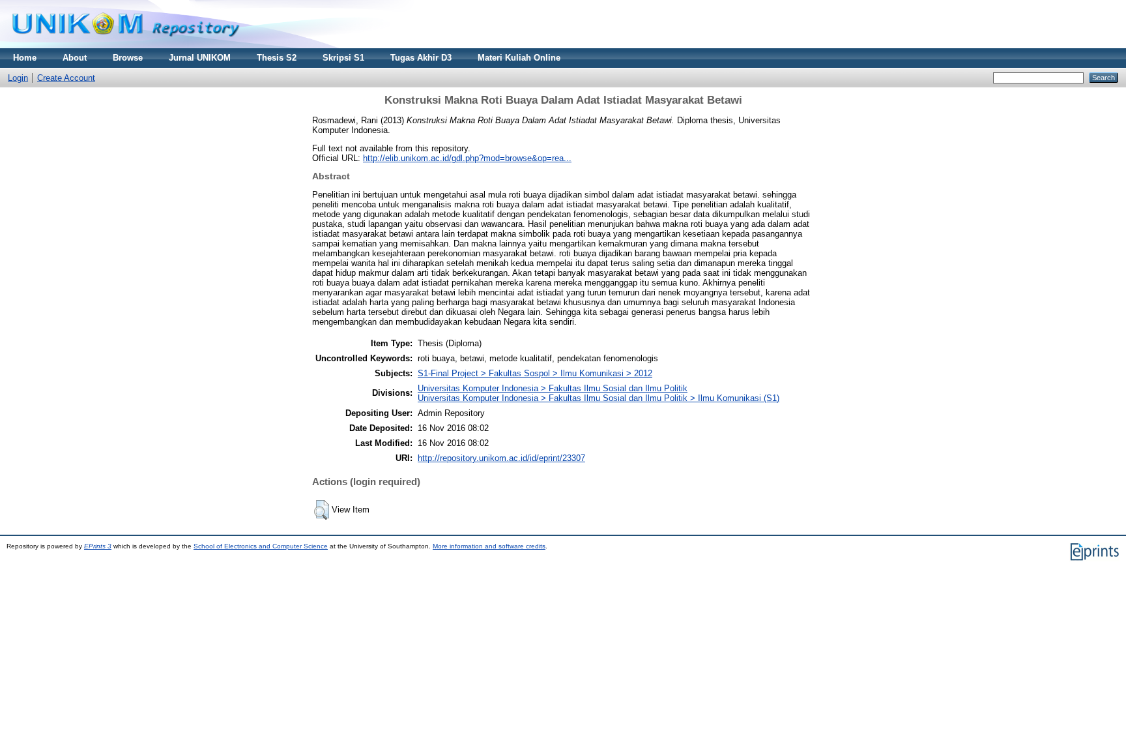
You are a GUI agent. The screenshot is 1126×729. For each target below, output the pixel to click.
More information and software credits (489, 546)
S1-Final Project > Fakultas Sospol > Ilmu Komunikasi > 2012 (535, 373)
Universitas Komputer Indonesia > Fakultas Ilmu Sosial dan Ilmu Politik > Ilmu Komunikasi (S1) (598, 398)
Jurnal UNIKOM (200, 58)
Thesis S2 (276, 58)
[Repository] (126, 45)
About (75, 58)
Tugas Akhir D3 (421, 58)
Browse (128, 58)
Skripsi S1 (343, 58)
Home (24, 58)
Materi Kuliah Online (519, 58)
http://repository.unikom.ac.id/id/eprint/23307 (501, 458)
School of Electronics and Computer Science (261, 546)
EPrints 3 (97, 546)
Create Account (66, 78)
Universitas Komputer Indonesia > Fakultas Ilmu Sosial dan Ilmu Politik (552, 388)
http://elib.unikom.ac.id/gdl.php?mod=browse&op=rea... (467, 158)
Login (18, 78)
